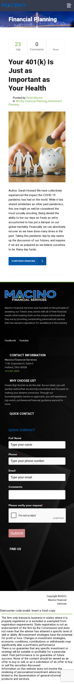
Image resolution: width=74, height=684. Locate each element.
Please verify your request (26, 505)
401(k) (20, 101)
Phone (13, 454)
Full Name (15, 438)
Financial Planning (36, 101)
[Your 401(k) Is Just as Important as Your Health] (37, 147)
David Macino (34, 97)
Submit (16, 533)
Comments (15, 486)
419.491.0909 (12, 371)
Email (13, 470)
